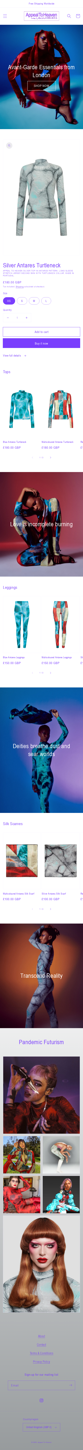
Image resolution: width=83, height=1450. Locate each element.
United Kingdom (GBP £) (39, 1427)
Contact (41, 1344)
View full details (12, 355)
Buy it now (41, 343)
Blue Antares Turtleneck (14, 441)
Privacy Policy (41, 1361)
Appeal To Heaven (45, 1442)
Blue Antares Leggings (14, 657)
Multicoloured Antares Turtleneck (57, 441)
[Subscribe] (70, 1385)
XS (9, 301)
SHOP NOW (41, 86)
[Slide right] (50, 457)
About (41, 1336)
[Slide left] (32, 457)
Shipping (20, 286)
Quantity (7, 309)
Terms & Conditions (41, 1353)
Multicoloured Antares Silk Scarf (18, 893)
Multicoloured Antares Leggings (57, 657)
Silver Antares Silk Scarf (54, 893)
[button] (5, 16)
